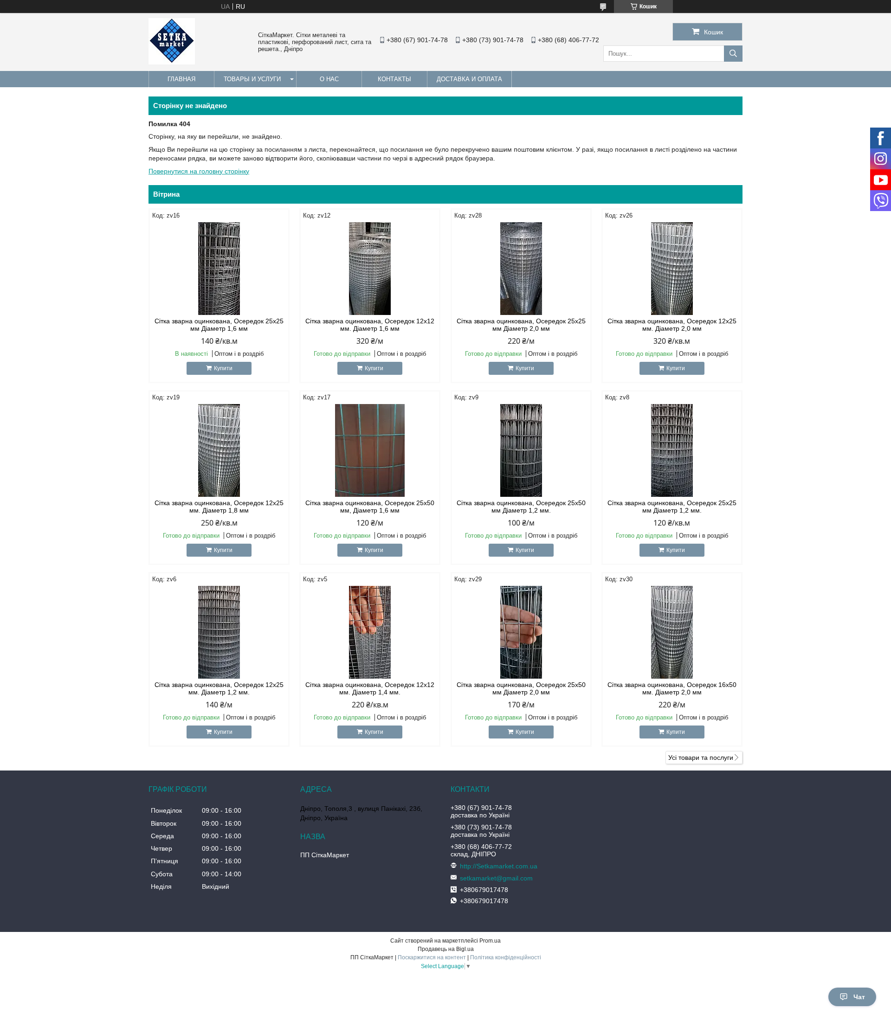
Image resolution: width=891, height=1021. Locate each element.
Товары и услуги (252, 79)
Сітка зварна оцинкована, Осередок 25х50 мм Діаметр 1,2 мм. (521, 506)
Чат (859, 997)
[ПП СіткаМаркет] (171, 62)
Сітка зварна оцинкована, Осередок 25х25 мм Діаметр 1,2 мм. (671, 506)
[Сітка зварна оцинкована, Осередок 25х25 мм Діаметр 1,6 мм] (219, 268)
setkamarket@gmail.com (496, 878)
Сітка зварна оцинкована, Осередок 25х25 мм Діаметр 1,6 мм (219, 324)
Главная (181, 79)
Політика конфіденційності (505, 957)
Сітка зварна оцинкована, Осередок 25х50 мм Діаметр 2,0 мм (521, 688)
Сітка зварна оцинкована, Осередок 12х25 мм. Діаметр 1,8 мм (219, 506)
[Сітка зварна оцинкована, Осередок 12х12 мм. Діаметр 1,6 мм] (370, 268)
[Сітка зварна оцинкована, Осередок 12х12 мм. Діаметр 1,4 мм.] (370, 632)
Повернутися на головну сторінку (198, 171)
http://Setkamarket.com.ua (498, 866)
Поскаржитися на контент (432, 957)
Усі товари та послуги (700, 757)
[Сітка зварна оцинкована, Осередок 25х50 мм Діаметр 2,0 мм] (521, 632)
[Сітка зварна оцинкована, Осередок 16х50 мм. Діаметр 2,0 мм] (672, 632)
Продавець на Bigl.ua (446, 949)
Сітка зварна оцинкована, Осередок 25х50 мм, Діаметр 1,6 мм (369, 506)
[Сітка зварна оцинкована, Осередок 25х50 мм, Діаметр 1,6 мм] (370, 450)
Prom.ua (490, 941)
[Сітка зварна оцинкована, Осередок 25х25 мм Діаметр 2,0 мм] (521, 268)
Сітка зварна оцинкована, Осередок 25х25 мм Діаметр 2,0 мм (521, 324)
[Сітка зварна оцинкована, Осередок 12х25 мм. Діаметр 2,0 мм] (672, 268)
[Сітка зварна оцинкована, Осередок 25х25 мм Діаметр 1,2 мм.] (672, 450)
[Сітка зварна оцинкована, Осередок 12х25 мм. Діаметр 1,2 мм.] (219, 632)
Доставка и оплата (469, 79)
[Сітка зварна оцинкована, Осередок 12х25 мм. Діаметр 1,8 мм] (219, 450)
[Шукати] (733, 53)
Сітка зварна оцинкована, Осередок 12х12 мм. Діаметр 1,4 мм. (369, 688)
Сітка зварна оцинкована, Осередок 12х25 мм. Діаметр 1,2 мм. (219, 688)
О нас (329, 79)
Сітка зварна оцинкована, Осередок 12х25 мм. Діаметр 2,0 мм (671, 324)
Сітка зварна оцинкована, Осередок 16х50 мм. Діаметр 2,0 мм (671, 688)
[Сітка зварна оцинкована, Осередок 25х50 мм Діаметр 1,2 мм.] (521, 450)
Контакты (394, 79)
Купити (223, 368)
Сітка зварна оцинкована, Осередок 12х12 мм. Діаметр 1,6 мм (369, 324)
